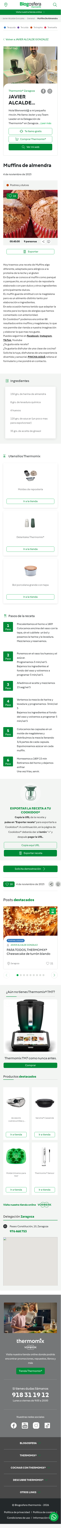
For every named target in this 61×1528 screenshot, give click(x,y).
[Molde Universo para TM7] (16, 1156)
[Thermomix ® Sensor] (44, 1156)
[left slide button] (6, 975)
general (31, 18)
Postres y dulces (15, 940)
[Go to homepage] (30, 5)
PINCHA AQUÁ (36, 356)
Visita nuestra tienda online (29, 12)
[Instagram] (36, 1425)
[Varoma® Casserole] (44, 1101)
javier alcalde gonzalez (13, 18)
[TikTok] (47, 1425)
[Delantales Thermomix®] (30, 523)
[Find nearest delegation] (5, 4)
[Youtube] (25, 1425)
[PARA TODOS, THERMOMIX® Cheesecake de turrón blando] (30, 923)
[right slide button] (54, 975)
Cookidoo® (13, 319)
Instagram (46, 335)
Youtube (17, 340)
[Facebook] (13, 1425)
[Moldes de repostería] (30, 475)
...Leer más (45, 123)
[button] (55, 4)
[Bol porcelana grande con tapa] (30, 571)
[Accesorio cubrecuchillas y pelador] (16, 1101)
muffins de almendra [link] (47, 18)
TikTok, (7, 340)
